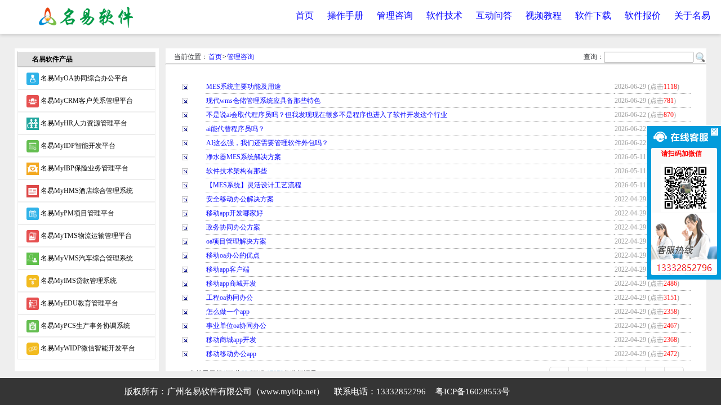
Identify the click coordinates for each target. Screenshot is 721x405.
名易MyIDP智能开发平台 (77, 146)
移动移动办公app (231, 354)
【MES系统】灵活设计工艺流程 (253, 185)
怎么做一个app (228, 312)
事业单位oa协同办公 (236, 326)
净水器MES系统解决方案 (243, 157)
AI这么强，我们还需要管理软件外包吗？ (267, 143)
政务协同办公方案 (233, 227)
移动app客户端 (228, 269)
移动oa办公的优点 (233, 255)
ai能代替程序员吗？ (235, 129)
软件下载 (593, 15)
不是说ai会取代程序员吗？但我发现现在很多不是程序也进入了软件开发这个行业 (326, 115)
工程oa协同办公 (229, 298)
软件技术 (444, 15)
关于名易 (692, 15)
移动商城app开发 (231, 340)
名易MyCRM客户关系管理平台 (86, 101)
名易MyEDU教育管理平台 (78, 303)
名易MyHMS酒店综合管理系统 (86, 191)
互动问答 (494, 15)
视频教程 (544, 15)
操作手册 (345, 15)
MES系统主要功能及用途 (243, 87)
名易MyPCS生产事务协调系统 (84, 326)
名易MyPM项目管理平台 (76, 213)
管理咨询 (395, 15)
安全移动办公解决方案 (240, 199)
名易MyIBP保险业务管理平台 (83, 168)
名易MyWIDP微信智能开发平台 (87, 348)
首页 (305, 15)
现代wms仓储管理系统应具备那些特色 (263, 101)
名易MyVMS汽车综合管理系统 (86, 258)
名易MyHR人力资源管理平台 (83, 123)
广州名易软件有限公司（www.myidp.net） (245, 391)
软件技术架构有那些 (236, 171)
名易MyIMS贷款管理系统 (78, 281)
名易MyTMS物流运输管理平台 (85, 236)
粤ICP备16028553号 (472, 391)
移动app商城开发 (231, 283)
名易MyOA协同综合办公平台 (83, 78)
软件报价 (643, 15)
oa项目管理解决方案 (236, 241)
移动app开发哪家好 (234, 213)
